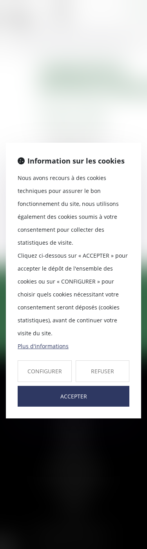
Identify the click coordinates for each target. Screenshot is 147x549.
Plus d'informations (43, 346)
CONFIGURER (44, 371)
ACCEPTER (73, 396)
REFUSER (102, 371)
